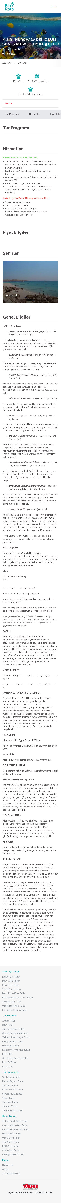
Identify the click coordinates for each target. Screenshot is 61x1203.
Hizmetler (34, 114)
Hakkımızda (7, 1165)
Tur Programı (12, 114)
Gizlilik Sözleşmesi (44, 1192)
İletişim (5, 1169)
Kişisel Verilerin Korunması (20, 1192)
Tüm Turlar (22, 63)
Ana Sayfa (6, 63)
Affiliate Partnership (11, 1173)
